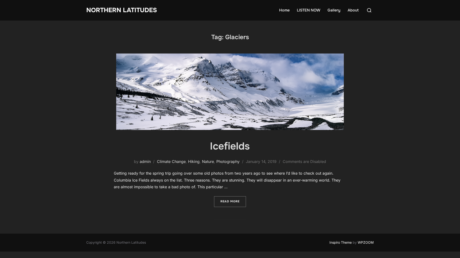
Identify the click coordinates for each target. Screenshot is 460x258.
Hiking (194, 161)
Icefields (230, 146)
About (353, 10)
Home (284, 10)
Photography (228, 161)
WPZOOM (366, 242)
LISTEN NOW (308, 10)
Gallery (334, 10)
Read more (233, 201)
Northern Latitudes (121, 10)
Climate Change (171, 161)
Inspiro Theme (340, 242)
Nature (208, 161)
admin (145, 161)
